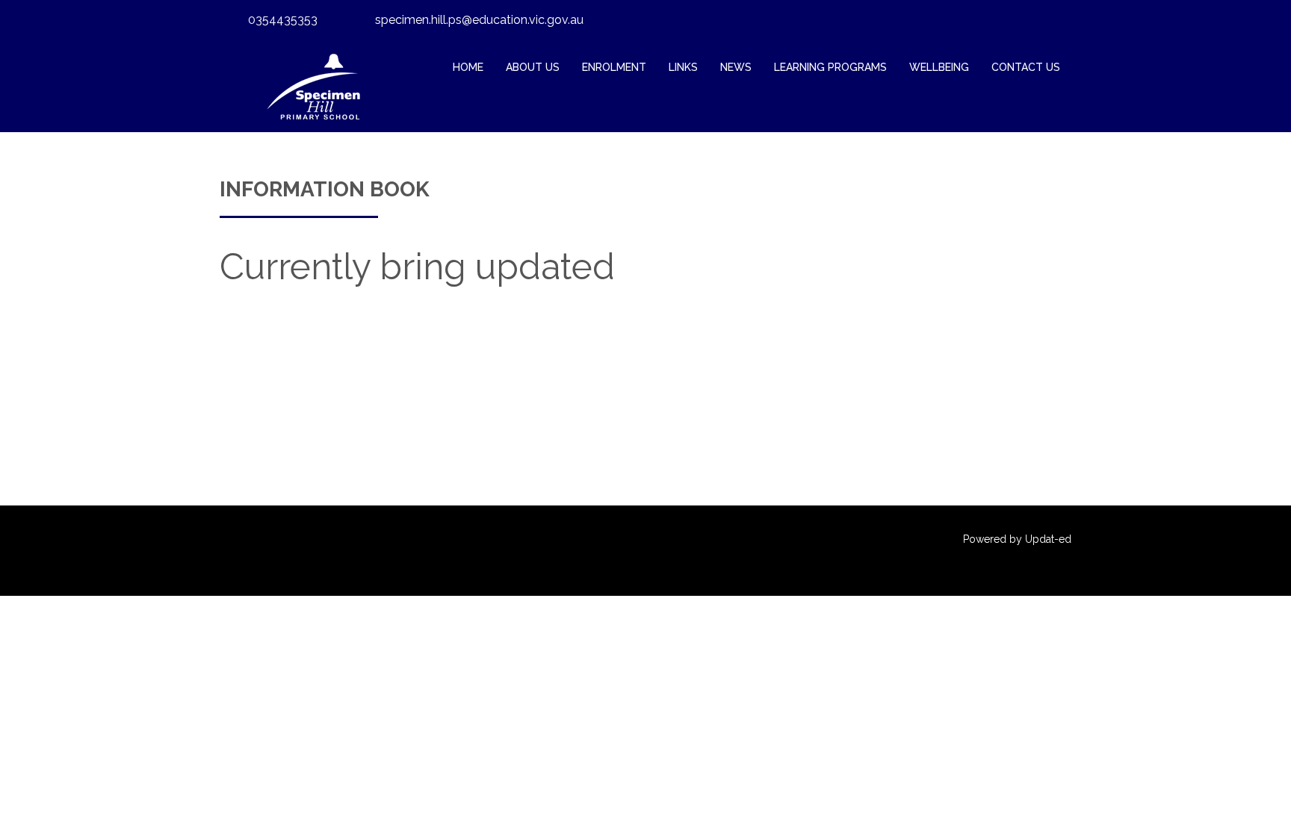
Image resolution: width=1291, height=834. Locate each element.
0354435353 (283, 20)
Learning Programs (830, 67)
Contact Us (1025, 67)
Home (468, 67)
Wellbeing (939, 67)
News (736, 67)
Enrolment (614, 67)
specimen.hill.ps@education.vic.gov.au (479, 20)
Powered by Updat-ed (1017, 539)
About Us (533, 67)
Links (683, 67)
